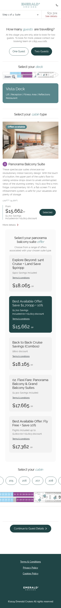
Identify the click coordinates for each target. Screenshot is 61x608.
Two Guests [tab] (41, 51)
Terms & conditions (21, 278)
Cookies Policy (30, 573)
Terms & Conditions (30, 561)
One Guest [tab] (19, 51)
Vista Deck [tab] (28, 93)
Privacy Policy (30, 567)
